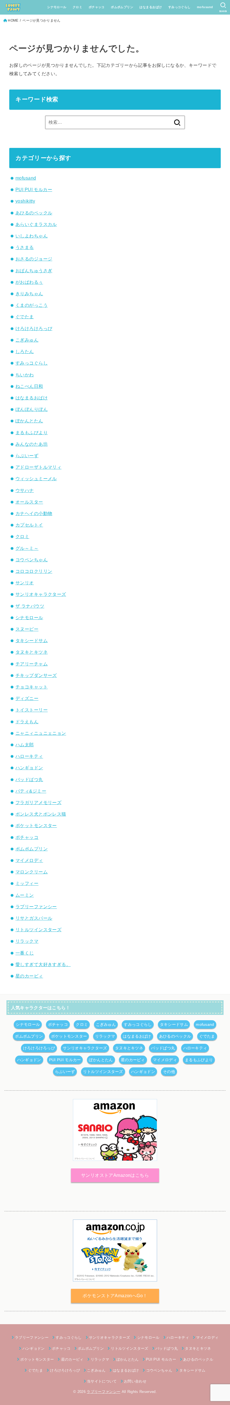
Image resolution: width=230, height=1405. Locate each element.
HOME (13, 20)
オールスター (29, 501)
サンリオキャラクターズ (40, 594)
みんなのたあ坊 (31, 444)
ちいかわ (24, 374)
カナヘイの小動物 (33, 513)
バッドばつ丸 (29, 779)
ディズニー (26, 698)
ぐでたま (24, 316)
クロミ (77, 7)
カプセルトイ (29, 524)
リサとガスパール (33, 918)
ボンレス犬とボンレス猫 (40, 813)
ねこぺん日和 (29, 386)
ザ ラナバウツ (29, 605)
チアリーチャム (31, 663)
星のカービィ (29, 975)
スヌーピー (26, 628)
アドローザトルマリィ (38, 467)
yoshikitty (25, 200)
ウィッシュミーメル (36, 478)
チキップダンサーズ (36, 675)
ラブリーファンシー (36, 906)
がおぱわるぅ (29, 282)
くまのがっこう (31, 305)
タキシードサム (31, 640)
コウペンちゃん (31, 559)
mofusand (205, 7)
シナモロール (56, 7)
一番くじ (24, 952)
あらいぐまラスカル (36, 224)
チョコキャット (31, 686)
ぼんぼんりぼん (31, 409)
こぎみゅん (26, 339)
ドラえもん (26, 721)
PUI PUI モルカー (33, 189)
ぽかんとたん (29, 420)
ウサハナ (24, 490)
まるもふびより (31, 432)
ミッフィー (26, 883)
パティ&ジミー (30, 790)
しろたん (24, 351)
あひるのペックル (33, 212)
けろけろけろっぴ (33, 328)
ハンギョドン (29, 767)
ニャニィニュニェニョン (40, 733)
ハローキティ (29, 756)
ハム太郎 (24, 744)
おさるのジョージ (33, 258)
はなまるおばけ (150, 7)
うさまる (24, 247)
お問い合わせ (135, 1381)
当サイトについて (102, 1381)
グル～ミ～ (26, 548)
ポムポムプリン (122, 7)
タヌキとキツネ (31, 652)
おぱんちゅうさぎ (33, 270)
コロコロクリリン (33, 571)
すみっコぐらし (179, 7)
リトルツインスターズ (38, 929)
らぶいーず (26, 455)
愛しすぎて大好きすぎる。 (43, 964)
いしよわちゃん (31, 235)
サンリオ (24, 582)
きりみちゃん (29, 293)
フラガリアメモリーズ (38, 802)
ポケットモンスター (36, 825)
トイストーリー (31, 709)
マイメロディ (29, 860)
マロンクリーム (31, 871)
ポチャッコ (97, 7)
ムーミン (24, 895)
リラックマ (26, 941)
